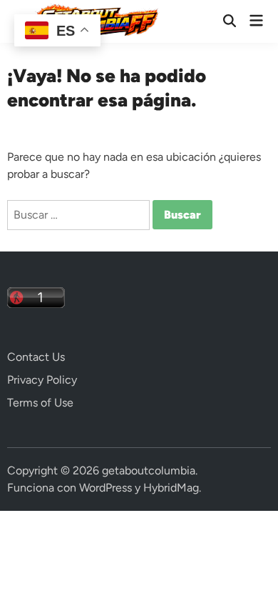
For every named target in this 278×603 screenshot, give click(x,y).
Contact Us (36, 357)
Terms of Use (40, 402)
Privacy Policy (42, 380)
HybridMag (171, 487)
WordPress (105, 487)
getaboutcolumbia (148, 470)
